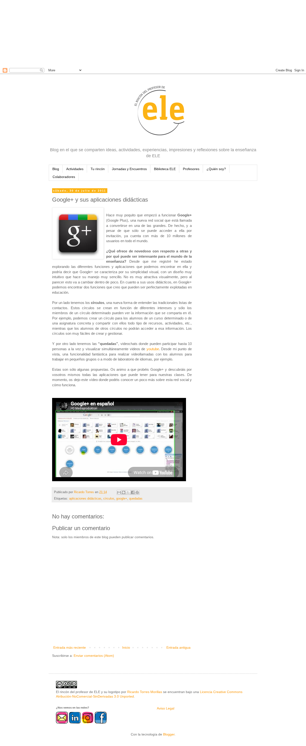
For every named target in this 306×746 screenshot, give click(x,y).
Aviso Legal (165, 708)
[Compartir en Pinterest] (137, 492)
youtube (153, 349)
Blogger (169, 734)
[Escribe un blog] (123, 492)
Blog (55, 169)
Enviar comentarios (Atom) (94, 655)
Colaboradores (64, 177)
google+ (121, 498)
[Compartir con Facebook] (132, 492)
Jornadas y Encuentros (129, 169)
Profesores (191, 169)
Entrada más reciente (69, 647)
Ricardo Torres (84, 492)
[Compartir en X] (128, 492)
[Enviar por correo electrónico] (119, 492)
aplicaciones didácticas (85, 498)
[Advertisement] (143, 33)
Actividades (74, 169)
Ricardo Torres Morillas (144, 692)
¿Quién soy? (216, 169)
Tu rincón (98, 169)
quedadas (135, 498)
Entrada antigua (178, 647)
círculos (108, 498)
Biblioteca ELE (165, 169)
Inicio (126, 647)
